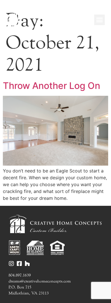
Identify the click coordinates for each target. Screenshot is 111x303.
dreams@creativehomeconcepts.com (40, 281)
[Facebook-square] (19, 264)
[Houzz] (27, 264)
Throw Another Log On (51, 85)
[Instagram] (11, 264)
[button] (99, 20)
